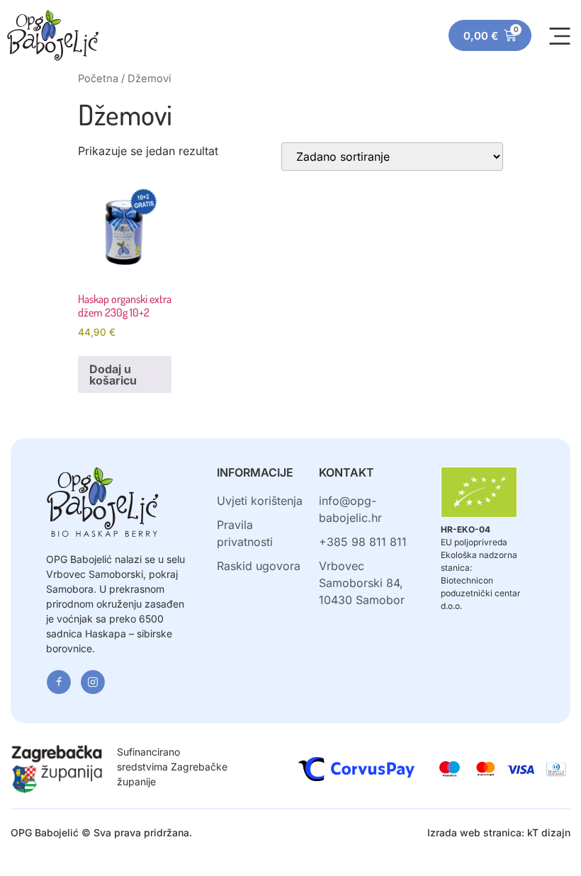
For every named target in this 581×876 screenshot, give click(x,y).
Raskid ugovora (258, 566)
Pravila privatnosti (245, 533)
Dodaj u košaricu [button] (113, 374)
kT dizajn (548, 832)
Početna (98, 78)
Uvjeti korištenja (260, 501)
